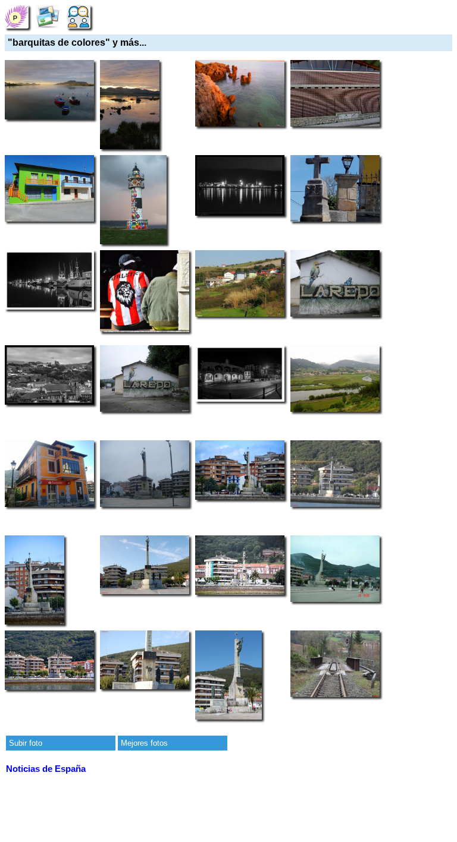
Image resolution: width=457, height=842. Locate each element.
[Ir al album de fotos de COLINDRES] (48, 16)
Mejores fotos (144, 743)
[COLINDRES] (17, 16)
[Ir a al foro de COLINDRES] (78, 16)
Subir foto (25, 743)
